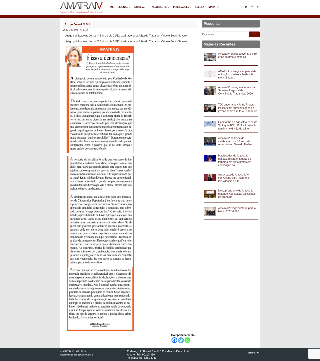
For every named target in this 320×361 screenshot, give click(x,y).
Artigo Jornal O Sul (77, 24)
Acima (252, 352)
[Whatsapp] (187, 340)
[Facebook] (174, 340)
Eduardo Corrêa (85, 355)
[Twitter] (181, 340)
